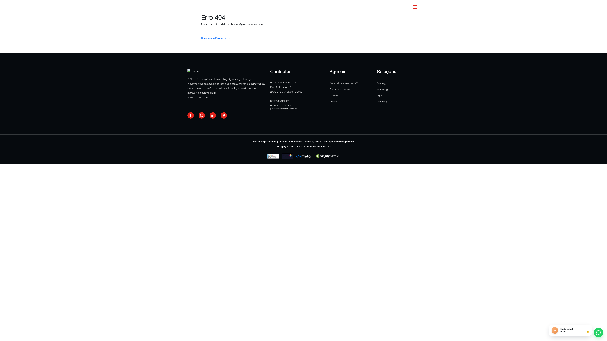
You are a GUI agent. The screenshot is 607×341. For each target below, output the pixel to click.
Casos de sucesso (340, 89)
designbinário (347, 141)
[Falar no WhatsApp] (598, 332)
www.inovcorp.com (197, 97)
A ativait (334, 95)
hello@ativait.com (279, 100)
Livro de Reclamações (290, 141)
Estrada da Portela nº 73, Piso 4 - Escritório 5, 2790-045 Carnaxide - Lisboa (286, 87)
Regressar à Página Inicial (216, 38)
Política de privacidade (264, 141)
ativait (318, 141)
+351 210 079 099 (280, 105)
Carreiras (334, 101)
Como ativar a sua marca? (344, 83)
